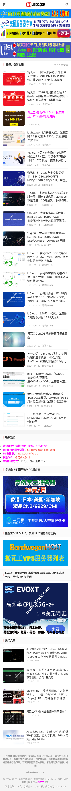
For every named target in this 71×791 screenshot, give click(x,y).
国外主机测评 (35, 4)
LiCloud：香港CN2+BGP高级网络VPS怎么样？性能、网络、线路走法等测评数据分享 (47, 256)
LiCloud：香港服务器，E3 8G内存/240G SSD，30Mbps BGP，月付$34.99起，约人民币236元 (47, 297)
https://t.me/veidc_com (41, 449)
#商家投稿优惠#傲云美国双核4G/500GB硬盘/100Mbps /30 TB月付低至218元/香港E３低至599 (47, 397)
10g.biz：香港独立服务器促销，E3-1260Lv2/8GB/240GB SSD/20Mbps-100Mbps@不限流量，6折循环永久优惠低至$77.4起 (47, 240)
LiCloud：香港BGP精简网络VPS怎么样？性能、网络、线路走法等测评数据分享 (47, 277)
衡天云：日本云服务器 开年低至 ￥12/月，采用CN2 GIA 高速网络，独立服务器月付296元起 (46, 76)
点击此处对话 (22, 457)
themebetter (51, 779)
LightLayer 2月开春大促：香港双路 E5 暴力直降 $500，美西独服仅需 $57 (47, 136)
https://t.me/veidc (27, 453)
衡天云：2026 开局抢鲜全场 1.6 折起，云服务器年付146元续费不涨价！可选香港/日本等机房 (47, 96)
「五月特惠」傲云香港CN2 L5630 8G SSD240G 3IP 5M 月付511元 (47, 417)
